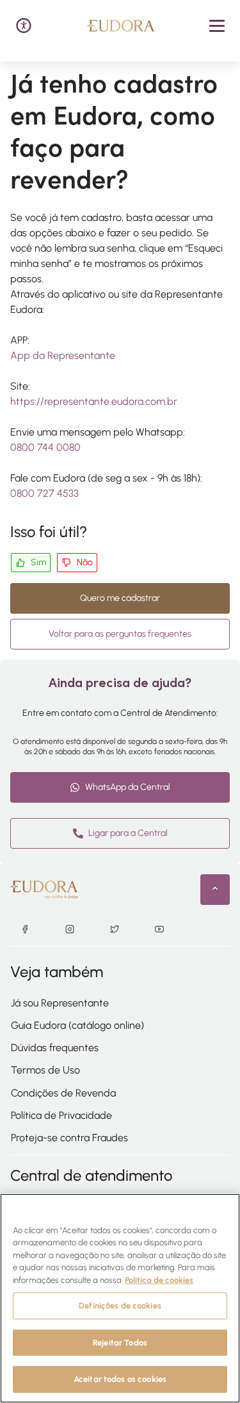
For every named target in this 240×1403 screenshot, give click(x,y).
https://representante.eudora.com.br (93, 401)
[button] (217, 25)
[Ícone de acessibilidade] (23, 25)
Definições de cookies (120, 1305)
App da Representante (62, 355)
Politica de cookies (159, 1280)
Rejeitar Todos (120, 1342)
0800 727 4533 (44, 493)
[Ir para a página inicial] (120, 25)
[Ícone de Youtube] (159, 930)
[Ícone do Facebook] (25, 930)
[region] (120, 1298)
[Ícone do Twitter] (114, 930)
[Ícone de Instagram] (69, 930)
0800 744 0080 (45, 447)
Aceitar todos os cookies (120, 1379)
